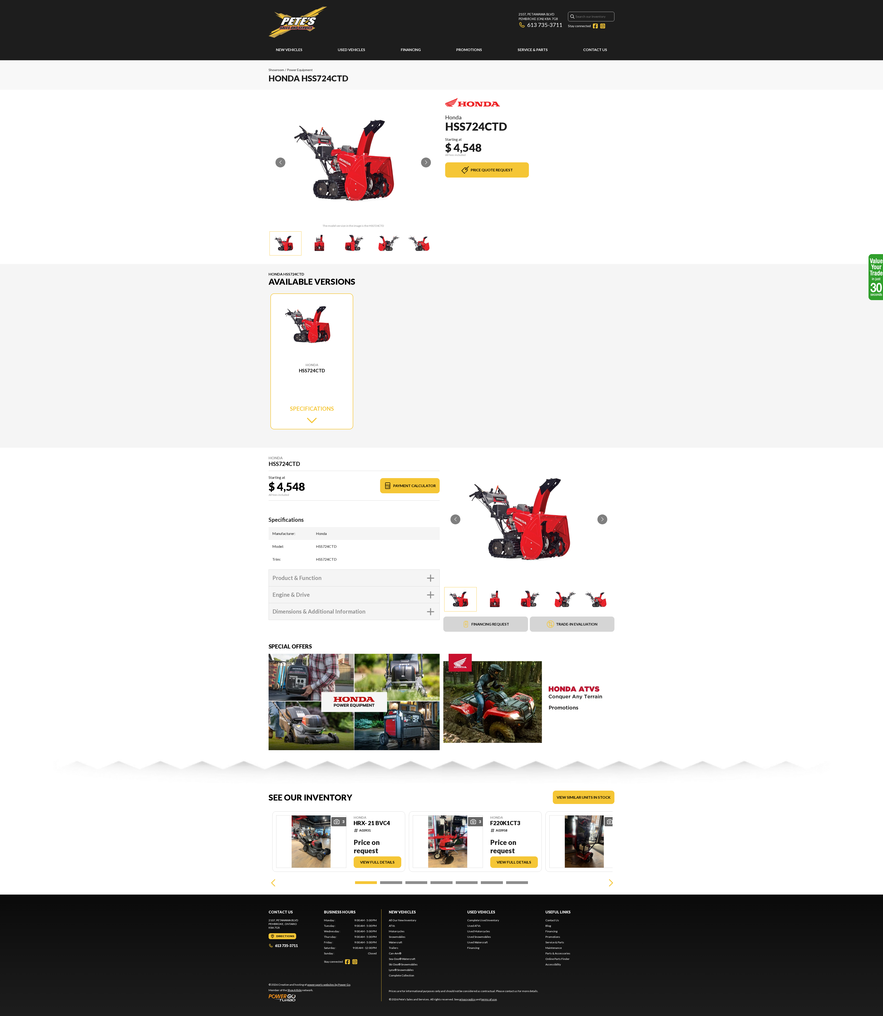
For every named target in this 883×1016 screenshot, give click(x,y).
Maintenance (553, 948)
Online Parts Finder (557, 959)
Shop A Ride (294, 990)
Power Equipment (300, 70)
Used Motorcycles (478, 931)
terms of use (489, 999)
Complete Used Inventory (483, 920)
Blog (548, 925)
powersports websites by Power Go (328, 984)
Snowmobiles (397, 937)
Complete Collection (401, 975)
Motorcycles (396, 931)
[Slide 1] (366, 882)
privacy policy (467, 999)
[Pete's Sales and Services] (298, 22)
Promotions (469, 49)
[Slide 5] (467, 882)
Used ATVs (474, 925)
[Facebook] (595, 26)
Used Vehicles (351, 49)
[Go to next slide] (426, 162)
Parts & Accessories (557, 953)
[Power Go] (310, 997)
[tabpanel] (350, 936)
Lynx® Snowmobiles (401, 970)
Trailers (393, 948)
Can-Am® (395, 953)
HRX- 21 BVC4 (372, 823)
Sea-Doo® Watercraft (402, 959)
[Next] (609, 882)
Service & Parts (533, 49)
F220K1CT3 (505, 823)
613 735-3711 (544, 24)
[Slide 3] (416, 882)
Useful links (558, 912)
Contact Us (595, 49)
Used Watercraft (477, 942)
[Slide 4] (441, 882)
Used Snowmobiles (479, 937)
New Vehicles (289, 49)
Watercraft (395, 942)
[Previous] (273, 882)
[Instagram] (602, 26)
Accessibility (553, 964)
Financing (411, 49)
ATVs (392, 925)
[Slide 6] (492, 882)
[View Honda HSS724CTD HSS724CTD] (285, 243)
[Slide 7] (517, 882)
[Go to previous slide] (280, 162)
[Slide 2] (391, 882)
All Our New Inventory (402, 920)
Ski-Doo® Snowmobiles (403, 964)
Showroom (276, 70)
